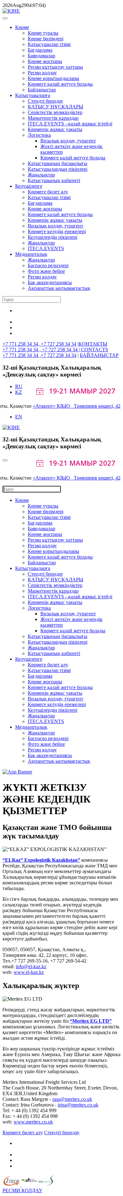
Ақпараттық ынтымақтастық (59, 288)
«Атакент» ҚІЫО (53, 406)
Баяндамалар (41, 55)
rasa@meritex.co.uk (72, 1099)
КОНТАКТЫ (93, 344)
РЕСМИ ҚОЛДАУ (22, 1190)
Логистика (39, 135)
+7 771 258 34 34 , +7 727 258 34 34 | (42, 349)
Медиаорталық (31, 254)
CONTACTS (94, 349)
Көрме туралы (43, 33)
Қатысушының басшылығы (57, 163)
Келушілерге (28, 186)
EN (18, 416)
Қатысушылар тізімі (49, 44)
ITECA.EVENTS (46, 248)
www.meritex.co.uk (33, 1121)
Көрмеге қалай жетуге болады (60, 84)
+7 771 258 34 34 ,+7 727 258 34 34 (39, 355)
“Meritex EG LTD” (91, 1021)
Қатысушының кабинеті (54, 180)
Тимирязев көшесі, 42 (97, 406)
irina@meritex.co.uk (78, 1104)
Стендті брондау (45, 101)
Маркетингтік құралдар (53, 118)
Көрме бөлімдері (45, 38)
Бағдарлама (40, 50)
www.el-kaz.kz (29, 972)
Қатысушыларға (32, 95)
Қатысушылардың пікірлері (57, 169)
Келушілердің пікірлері (52, 237)
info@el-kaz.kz (31, 966)
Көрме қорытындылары (53, 78)
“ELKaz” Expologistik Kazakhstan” (41, 860)
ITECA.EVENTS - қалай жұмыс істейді (70, 123)
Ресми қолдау (42, 72)
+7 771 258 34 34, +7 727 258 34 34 (39, 344)
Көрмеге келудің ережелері (57, 231)
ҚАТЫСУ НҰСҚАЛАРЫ (55, 106)
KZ (18, 392)
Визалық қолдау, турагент (68, 140)
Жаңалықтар (41, 174)
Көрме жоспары (45, 61)
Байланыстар (42, 89)
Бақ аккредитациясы (50, 282)
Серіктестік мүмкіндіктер (55, 112)
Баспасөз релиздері (48, 265)
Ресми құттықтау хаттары (55, 67)
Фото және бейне (46, 271)
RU (18, 386)
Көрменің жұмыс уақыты (55, 129)
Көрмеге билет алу (48, 191)
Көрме (22, 27)
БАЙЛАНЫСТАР (99, 355)
